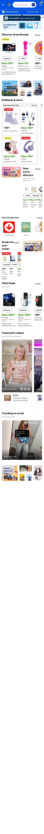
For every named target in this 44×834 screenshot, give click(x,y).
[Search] (33, 4)
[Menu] (3, 4)
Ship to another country (28, 18)
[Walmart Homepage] (9, 4)
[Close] (38, 18)
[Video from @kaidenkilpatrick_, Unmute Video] (25, 389)
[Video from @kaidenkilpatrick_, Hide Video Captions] (29, 389)
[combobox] (24, 5)
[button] (30, 25)
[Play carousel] (34, 25)
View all (34, 105)
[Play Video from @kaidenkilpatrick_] (17, 365)
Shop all (37, 35)
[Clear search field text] (30, 5)
